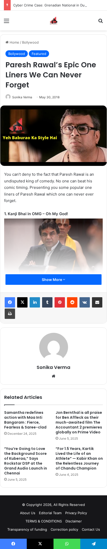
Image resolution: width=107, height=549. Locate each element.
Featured (39, 54)
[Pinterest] (60, 302)
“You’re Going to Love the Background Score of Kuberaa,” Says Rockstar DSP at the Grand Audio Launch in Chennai (25, 461)
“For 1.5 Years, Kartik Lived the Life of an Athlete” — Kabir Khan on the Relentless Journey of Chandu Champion (79, 458)
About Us (27, 513)
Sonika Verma (22, 97)
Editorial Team (50, 513)
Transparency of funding (27, 529)
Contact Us (91, 529)
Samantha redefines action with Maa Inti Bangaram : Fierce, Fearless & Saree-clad (25, 420)
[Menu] (6, 22)
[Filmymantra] (53, 20)
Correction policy (64, 529)
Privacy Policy (76, 513)
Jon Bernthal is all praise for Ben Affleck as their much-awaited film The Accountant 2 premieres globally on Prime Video (79, 422)
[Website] (53, 376)
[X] (22, 302)
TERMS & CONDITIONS (43, 521)
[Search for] (100, 22)
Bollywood (30, 42)
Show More (52, 279)
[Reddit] (72, 302)
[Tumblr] (47, 302)
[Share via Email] (97, 302)
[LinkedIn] (35, 302)
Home (14, 42)
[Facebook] (10, 302)
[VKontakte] (84, 302)
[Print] (10, 314)
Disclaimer (73, 521)
